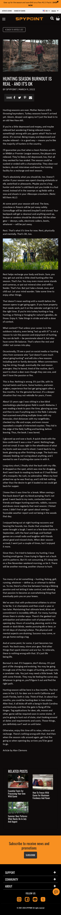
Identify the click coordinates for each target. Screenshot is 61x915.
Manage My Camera (19, 11)
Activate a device (7, 11)
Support (10, 872)
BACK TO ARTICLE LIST (15, 29)
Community (11, 879)
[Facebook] (27, 898)
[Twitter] (43, 898)
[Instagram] (19, 898)
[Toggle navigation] (4, 18)
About (8, 886)
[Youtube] (35, 898)
